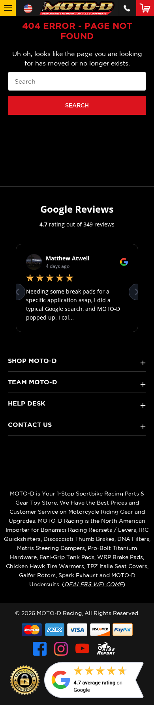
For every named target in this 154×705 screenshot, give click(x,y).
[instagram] (61, 649)
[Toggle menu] (8, 8)
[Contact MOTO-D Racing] (127, 8)
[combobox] (77, 81)
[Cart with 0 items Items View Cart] (146, 8)
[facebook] (40, 649)
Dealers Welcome (93, 584)
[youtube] (82, 649)
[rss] (106, 649)
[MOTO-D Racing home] (77, 8)
